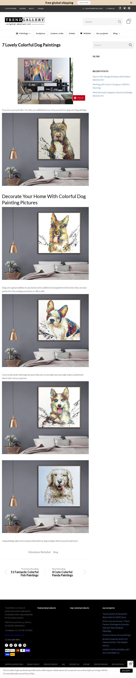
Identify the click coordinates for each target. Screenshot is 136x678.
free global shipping (59, 2)
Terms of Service (51, 664)
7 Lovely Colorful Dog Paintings (31, 44)
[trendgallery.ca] (24, 21)
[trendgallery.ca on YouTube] (24, 645)
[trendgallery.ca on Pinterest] (15, 645)
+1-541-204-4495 (12, 639)
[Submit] (119, 21)
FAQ (63, 664)
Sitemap (86, 664)
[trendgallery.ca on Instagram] (20, 645)
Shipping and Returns (14, 664)
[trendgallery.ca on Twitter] (11, 645)
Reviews (23, 8)
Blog (55, 552)
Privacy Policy (33, 664)
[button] (130, 45)
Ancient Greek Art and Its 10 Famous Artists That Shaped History (115, 642)
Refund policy (118, 664)
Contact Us (74, 664)
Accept (126, 671)
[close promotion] (131, 2)
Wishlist (111, 8)
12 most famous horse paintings (117, 635)
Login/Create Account (94, 8)
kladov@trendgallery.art (14, 635)
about (31, 8)
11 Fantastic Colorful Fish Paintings (25, 573)
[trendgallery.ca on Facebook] (6, 645)
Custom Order (10, 8)
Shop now (84, 2)
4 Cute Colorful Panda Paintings (62, 573)
